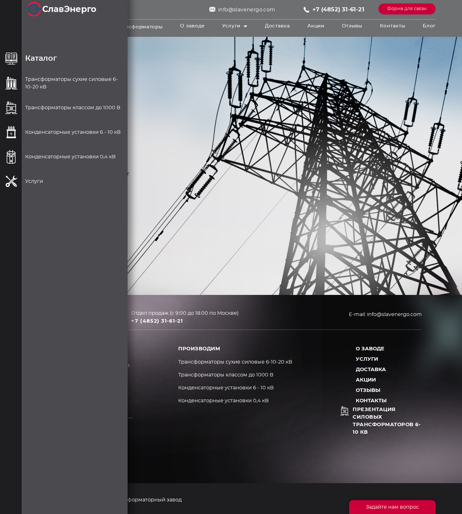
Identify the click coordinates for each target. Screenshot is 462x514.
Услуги (231, 26)
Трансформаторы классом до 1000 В (225, 374)
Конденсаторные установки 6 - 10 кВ (226, 387)
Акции (315, 26)
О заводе (192, 26)
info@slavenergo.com (246, 9)
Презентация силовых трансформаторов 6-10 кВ (387, 421)
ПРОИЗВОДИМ (199, 348)
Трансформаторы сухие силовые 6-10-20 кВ (235, 361)
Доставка (277, 26)
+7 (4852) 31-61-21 (338, 10)
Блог (429, 26)
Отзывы (352, 26)
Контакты (392, 26)
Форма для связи (407, 9)
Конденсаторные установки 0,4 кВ (223, 400)
